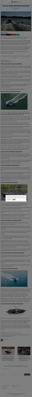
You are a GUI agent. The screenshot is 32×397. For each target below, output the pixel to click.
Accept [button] (14, 199)
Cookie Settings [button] (9, 199)
